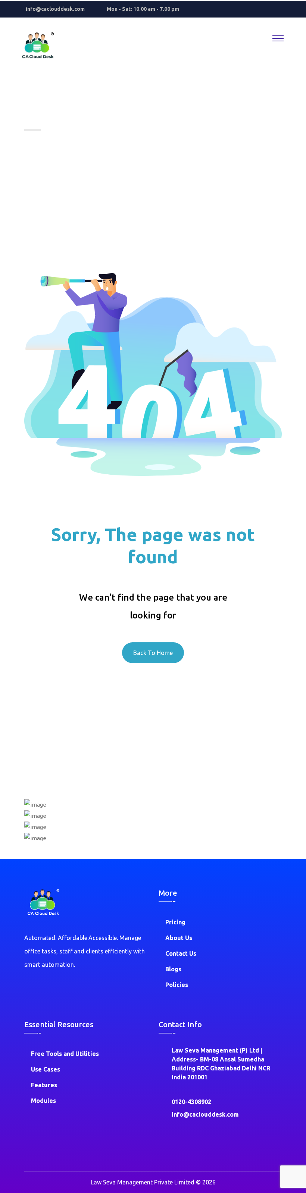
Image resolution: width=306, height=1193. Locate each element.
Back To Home (153, 652)
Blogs (173, 969)
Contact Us (180, 953)
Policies (176, 984)
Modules (43, 1100)
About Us (178, 937)
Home (35, 147)
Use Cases (45, 1069)
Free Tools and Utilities (65, 1053)
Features (44, 1085)
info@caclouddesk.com (55, 9)
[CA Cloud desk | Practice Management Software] (37, 45)
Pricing (175, 922)
